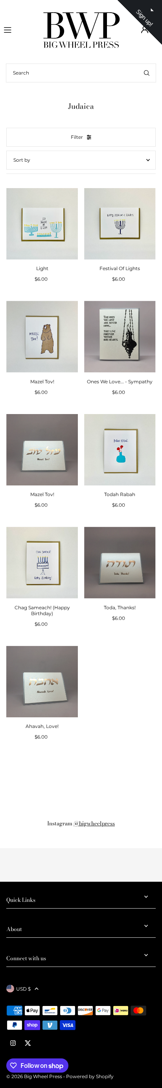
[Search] (146, 72)
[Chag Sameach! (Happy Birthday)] (42, 563)
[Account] (144, 29)
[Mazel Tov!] (42, 337)
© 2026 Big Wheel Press (34, 1076)
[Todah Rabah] (120, 450)
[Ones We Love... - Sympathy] (120, 337)
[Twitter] (28, 1043)
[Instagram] (13, 1043)
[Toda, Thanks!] (120, 563)
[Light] (42, 224)
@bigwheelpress (94, 823)
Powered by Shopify (90, 1076)
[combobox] (81, 72)
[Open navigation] (19, 29)
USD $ (23, 989)
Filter (77, 137)
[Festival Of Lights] (120, 224)
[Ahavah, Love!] (42, 682)
